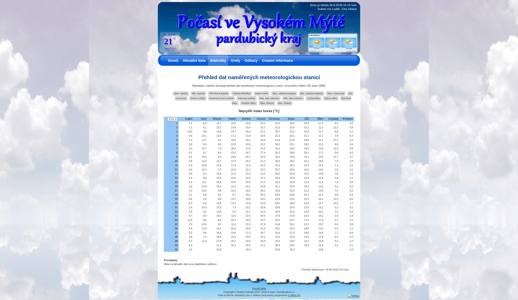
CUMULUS (294, 295)
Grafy (235, 61)
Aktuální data (194, 61)
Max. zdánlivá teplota (284, 93)
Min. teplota (198, 93)
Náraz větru (330, 98)
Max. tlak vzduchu (269, 98)
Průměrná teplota (218, 93)
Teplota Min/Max (242, 93)
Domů (173, 61)
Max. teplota (181, 93)
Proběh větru (249, 103)
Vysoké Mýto (259, 288)
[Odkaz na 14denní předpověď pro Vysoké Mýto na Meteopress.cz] (333, 51)
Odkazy (251, 61)
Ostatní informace (277, 61)
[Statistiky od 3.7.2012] (353, 296)
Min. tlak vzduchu (293, 98)
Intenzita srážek (246, 98)
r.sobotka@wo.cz (285, 292)
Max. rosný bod (335, 93)
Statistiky (218, 61)
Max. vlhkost (267, 103)
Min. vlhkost (284, 103)
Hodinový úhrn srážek (221, 98)
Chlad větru (313, 98)
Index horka (261, 93)
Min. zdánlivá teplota (311, 93)
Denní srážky (198, 98)
